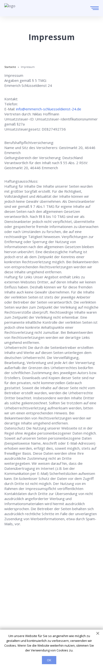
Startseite (12, 589)
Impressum (13, 616)
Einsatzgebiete (16, 596)
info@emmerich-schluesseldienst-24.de (48, 109)
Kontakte (11, 603)
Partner (10, 609)
